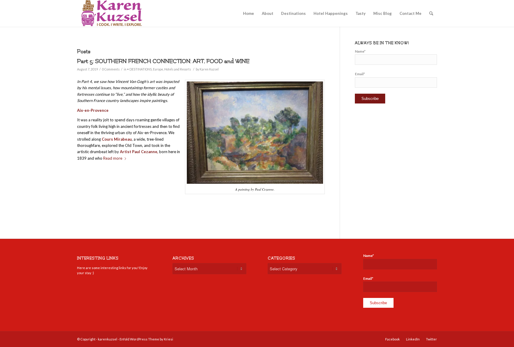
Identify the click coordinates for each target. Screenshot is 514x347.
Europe (158, 69)
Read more (112, 158)
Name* (360, 51)
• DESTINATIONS (139, 69)
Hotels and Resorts (177, 69)
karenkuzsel (107, 339)
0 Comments (111, 69)
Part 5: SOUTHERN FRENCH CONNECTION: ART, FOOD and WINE (163, 61)
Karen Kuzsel (209, 69)
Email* (360, 74)
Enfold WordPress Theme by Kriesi (146, 339)
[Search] (431, 13)
